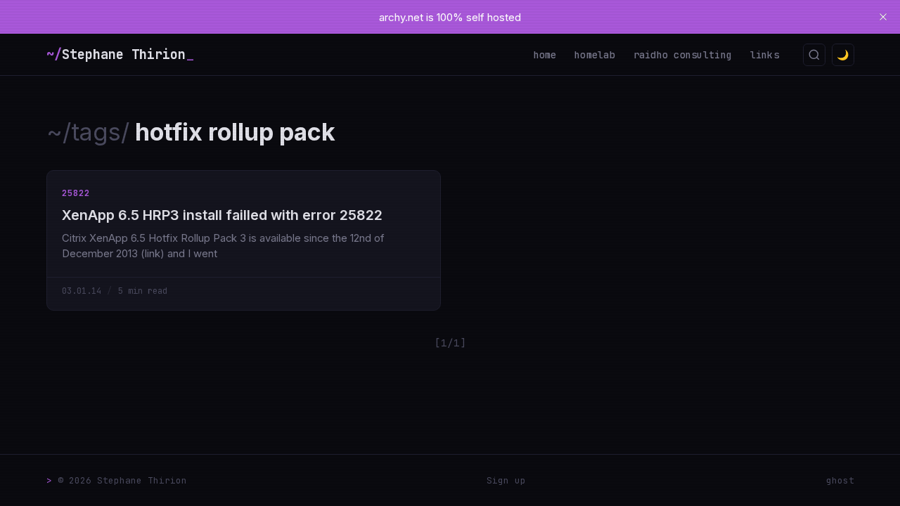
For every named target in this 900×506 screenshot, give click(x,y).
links (764, 54)
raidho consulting (683, 54)
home (545, 54)
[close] (883, 17)
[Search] (814, 55)
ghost (840, 480)
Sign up (506, 480)
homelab (594, 54)
